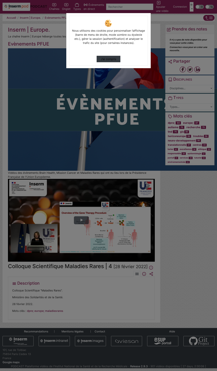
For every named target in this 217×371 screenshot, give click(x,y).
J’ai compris (108, 59)
